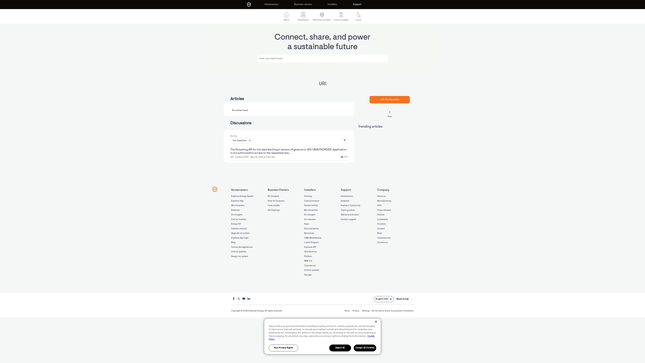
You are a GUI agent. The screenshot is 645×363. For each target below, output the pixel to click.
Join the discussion (389, 99)
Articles (237, 99)
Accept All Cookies (365, 348)
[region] (322, 336)
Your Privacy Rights (283, 348)
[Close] (376, 321)
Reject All (340, 348)
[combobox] (322, 58)
